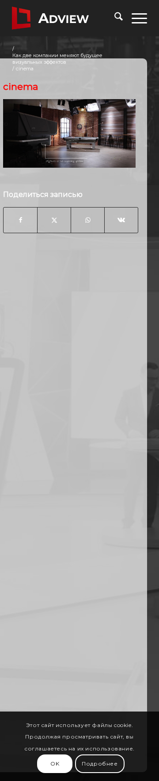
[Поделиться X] (54, 220)
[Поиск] (114, 18)
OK (54, 763)
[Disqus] (70, 381)
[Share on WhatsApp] (87, 220)
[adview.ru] (66, 18)
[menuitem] (114, 18)
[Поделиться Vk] (121, 220)
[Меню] (135, 18)
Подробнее (99, 763)
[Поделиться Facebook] (20, 220)
